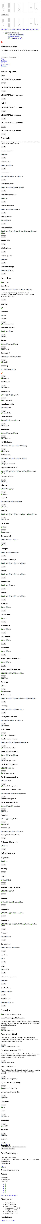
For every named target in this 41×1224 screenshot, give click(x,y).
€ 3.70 (3, 202)
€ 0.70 (3, 864)
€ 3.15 (3, 665)
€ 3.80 (3, 556)
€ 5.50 (3, 733)
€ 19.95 (4, 299)
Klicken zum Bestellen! (18, 1146)
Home (3, 29)
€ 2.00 (3, 1124)
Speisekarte (8, 29)
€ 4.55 (3, 236)
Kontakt (36, 29)
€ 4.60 (3, 724)
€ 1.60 (3, 1006)
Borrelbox (4, 61)
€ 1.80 (3, 929)
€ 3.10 (3, 689)
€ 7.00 (3, 99)
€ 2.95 (3, 517)
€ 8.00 (3, 91)
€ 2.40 (3, 1077)
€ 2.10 (3, 322)
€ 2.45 (3, 360)
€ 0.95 (3, 995)
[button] (20, 68)
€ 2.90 (3, 577)
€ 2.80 (3, 334)
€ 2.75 (3, 147)
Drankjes (3, 66)
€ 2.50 (3, 632)
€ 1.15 (3, 894)
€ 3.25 (3, 654)
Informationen (16, 29)
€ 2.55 (3, 1133)
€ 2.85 (3, 543)
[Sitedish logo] (3, 1167)
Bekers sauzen (5, 64)
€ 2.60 (3, 244)
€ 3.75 (3, 822)
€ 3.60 (3, 746)
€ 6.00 (3, 83)
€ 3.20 (3, 784)
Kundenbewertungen (27, 29)
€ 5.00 (3, 111)
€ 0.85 (3, 962)
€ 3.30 (3, 158)
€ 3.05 (3, 771)
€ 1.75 (3, 385)
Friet (2, 59)
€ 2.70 (3, 423)
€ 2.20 (3, 347)
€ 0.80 (3, 872)
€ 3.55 (3, 169)
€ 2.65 (3, 376)
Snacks (3, 62)
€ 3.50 (3, 566)
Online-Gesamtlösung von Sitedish (11, 1222)
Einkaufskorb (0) (6, 1146)
